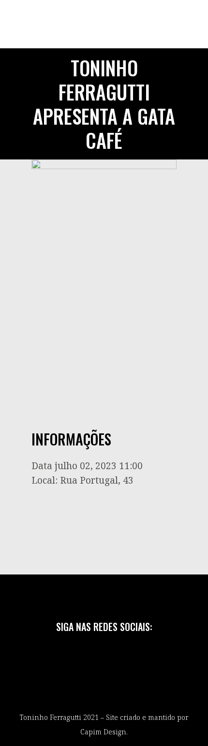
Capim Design (103, 731)
